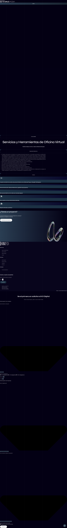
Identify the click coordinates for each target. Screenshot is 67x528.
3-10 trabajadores (12, 374)
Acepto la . (7, 524)
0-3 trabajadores (4, 374)
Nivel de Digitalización (3, 383)
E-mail (1, 378)
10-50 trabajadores (20, 374)
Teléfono (1, 376)
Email (1, 279)
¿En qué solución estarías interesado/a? (6, 453)
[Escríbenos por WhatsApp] (64, 525)
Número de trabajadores (4, 373)
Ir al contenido (2, 0)
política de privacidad (9, 524)
